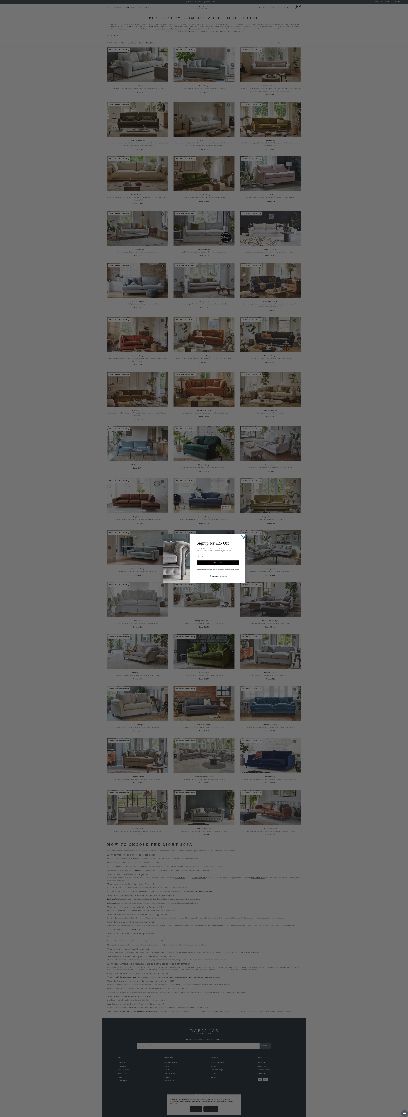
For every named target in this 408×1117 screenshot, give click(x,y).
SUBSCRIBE (217, 563)
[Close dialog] (243, 537)
